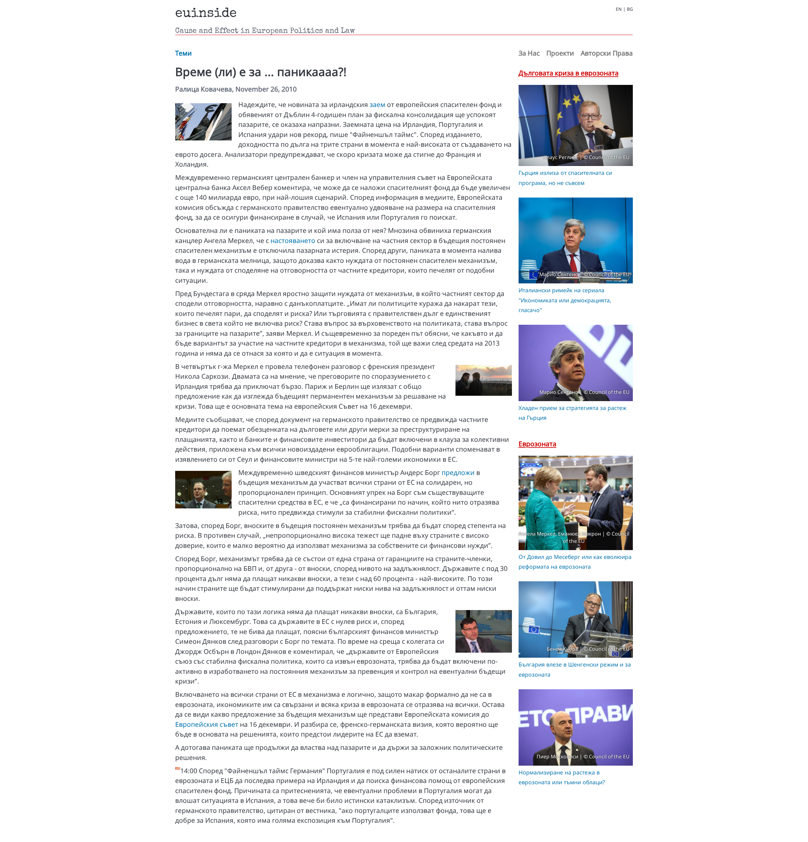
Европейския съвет (206, 724)
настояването (292, 240)
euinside (206, 14)
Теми (183, 53)
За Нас (529, 53)
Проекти (560, 53)
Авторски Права (607, 53)
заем (377, 104)
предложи (458, 472)
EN (619, 9)
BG (630, 9)
